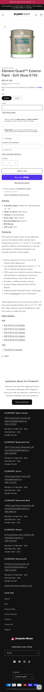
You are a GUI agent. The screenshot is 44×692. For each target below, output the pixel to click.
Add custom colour (9, 112)
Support (8, 630)
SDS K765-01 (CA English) (14, 325)
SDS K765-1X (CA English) (14, 329)
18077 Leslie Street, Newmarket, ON (19, 447)
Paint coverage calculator (11, 154)
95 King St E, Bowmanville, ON (17, 564)
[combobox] (22, 107)
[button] (2, 14)
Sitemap (8, 619)
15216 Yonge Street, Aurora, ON (17, 476)
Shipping (4, 83)
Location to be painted (11, 142)
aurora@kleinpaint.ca (13, 479)
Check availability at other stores (16, 195)
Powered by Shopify (32, 689)
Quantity (4, 158)
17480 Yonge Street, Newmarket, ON (19, 506)
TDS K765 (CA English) (13, 350)
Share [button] (6, 356)
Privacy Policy (10, 609)
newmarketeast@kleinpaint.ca (17, 450)
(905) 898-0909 (10, 453)
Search (7, 599)
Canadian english (21, 677)
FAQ (6, 604)
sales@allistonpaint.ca (14, 538)
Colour (4, 103)
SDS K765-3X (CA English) (14, 336)
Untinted (8, 138)
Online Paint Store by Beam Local (18, 586)
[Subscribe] (36, 653)
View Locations (22, 402)
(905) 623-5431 (10, 570)
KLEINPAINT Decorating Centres (19, 689)
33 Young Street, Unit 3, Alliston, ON (19, 535)
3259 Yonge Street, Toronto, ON (17, 418)
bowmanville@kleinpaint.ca (16, 567)
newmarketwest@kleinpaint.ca (17, 509)
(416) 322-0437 (10, 424)
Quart (17, 98)
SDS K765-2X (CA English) (14, 333)
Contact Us (9, 624)
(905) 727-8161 (10, 482)
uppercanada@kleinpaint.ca (16, 421)
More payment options (22, 183)
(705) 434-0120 (10, 541)
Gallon (6, 98)
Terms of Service (11, 614)
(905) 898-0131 (10, 512)
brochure (15, 294)
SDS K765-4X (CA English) (14, 340)
